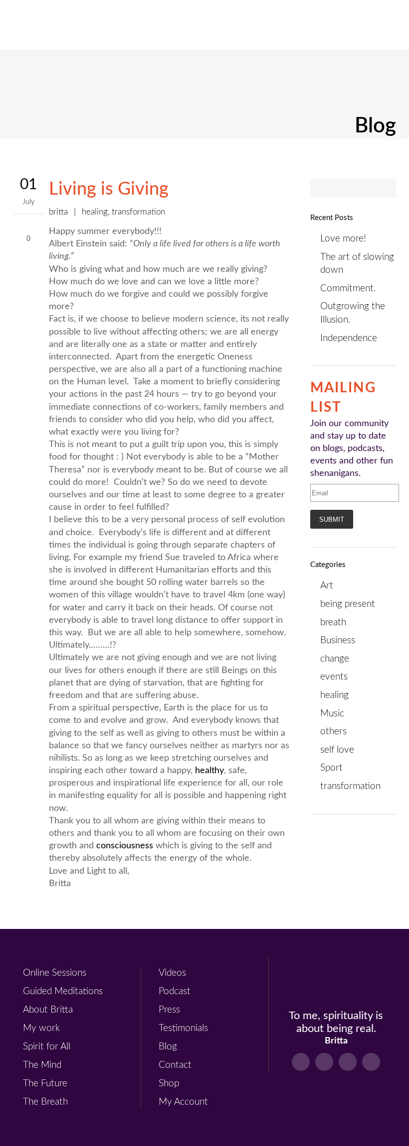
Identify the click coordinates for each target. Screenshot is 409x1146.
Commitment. (348, 288)
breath (333, 622)
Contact (175, 1065)
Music (332, 713)
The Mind (42, 1065)
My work (41, 1028)
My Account (183, 1102)
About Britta (48, 1010)
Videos (172, 973)
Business (337, 640)
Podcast (175, 991)
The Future (45, 1083)
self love (337, 750)
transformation (138, 212)
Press (169, 1010)
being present (347, 604)
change (334, 659)
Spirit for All (46, 1046)
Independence (348, 338)
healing (95, 212)
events (334, 677)
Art (326, 585)
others (333, 731)
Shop (169, 1083)
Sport (331, 768)
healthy (208, 770)
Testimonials (183, 1028)
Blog (168, 1046)
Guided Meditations (63, 991)
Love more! (343, 238)
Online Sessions (54, 973)
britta (58, 212)
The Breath (45, 1102)
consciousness (124, 845)
